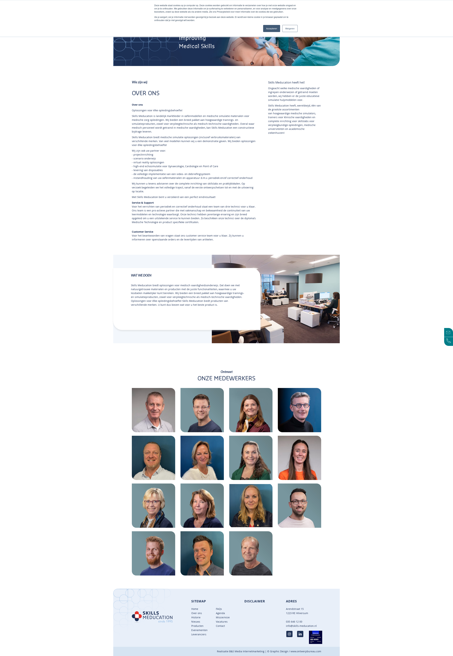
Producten (197, 626)
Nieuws (195, 621)
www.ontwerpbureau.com (306, 651)
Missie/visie (223, 617)
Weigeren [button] (290, 28)
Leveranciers (198, 634)
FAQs (219, 609)
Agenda (220, 613)
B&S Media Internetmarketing (246, 651)
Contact (220, 626)
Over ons (196, 613)
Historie (195, 617)
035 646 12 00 (294, 621)
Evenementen (199, 630)
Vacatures (222, 621)
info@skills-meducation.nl (301, 626)
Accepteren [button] (271, 28)
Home (194, 609)
